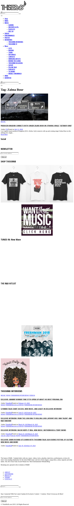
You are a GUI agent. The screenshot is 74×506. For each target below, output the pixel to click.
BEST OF (10, 31)
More (6, 46)
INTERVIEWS (8, 40)
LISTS (10, 48)
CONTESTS (11, 57)
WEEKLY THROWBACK (14, 74)
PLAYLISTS (11, 29)
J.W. (6, 129)
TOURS (10, 52)
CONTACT (8, 479)
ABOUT (7, 472)
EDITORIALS (12, 55)
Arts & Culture (5, 435)
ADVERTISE (8, 78)
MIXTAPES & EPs (13, 27)
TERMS (7, 477)
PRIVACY (8, 475)
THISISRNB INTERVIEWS (15, 42)
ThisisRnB (8, 403)
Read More (4, 134)
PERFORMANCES (10, 35)
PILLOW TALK (12, 67)
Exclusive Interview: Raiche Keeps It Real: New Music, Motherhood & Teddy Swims (33, 430)
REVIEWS (11, 50)
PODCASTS (11, 69)
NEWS (6, 21)
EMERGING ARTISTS (14, 59)
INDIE (6, 76)
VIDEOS (7, 33)
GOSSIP (10, 65)
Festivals (13, 435)
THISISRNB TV (12, 44)
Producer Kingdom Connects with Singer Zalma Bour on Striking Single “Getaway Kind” (36, 125)
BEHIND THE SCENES (14, 61)
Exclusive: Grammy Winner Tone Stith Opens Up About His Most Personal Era (32, 399)
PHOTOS (7, 38)
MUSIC (7, 23)
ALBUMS (11, 25)
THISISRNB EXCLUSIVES (15, 63)
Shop (6, 19)
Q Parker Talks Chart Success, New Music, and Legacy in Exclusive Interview (31, 409)
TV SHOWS (11, 71)
